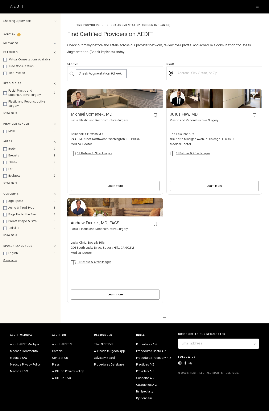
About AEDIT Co (63, 344)
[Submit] (253, 344)
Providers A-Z (145, 371)
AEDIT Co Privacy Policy (68, 371)
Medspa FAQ (18, 357)
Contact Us (60, 357)
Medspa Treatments (24, 351)
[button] (164, 313)
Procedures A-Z (146, 344)
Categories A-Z (146, 384)
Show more (10, 113)
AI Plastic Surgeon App (109, 351)
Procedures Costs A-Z (151, 351)
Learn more (115, 185)
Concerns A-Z (145, 378)
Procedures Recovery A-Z (153, 357)
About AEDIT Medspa (24, 344)
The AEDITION (103, 344)
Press (55, 364)
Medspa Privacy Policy (25, 364)
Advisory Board (104, 357)
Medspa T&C (19, 371)
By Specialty (144, 391)
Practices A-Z (145, 364)
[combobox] (217, 73)
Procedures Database (109, 364)
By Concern (144, 398)
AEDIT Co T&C (61, 378)
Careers (57, 351)
